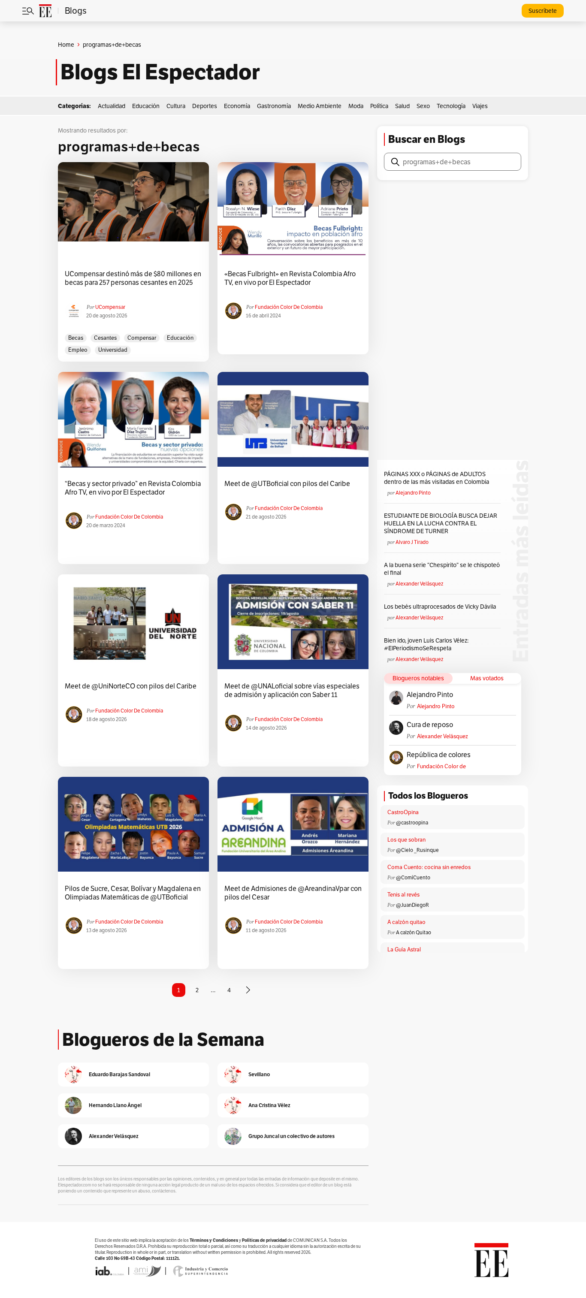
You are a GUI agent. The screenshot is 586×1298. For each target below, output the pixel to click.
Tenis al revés (403, 894)
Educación (146, 106)
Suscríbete (543, 11)
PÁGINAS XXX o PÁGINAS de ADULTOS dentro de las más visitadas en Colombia (436, 478)
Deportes (204, 106)
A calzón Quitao (413, 932)
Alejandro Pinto (413, 492)
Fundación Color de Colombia (289, 307)
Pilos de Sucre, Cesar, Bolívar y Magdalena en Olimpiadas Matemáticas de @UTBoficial (133, 893)
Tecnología (451, 106)
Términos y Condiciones (214, 1240)
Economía (237, 106)
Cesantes (105, 337)
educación (180, 337)
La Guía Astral (404, 949)
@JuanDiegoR (412, 905)
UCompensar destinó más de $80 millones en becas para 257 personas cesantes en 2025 (133, 278)
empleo (78, 349)
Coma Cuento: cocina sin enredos (429, 867)
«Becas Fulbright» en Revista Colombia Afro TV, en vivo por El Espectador (290, 278)
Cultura (175, 106)
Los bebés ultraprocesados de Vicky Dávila (441, 606)
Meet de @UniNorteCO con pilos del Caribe (130, 686)
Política (379, 106)
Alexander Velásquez (419, 583)
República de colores (439, 755)
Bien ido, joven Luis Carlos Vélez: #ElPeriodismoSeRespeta (426, 644)
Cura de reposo (430, 725)
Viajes (480, 106)
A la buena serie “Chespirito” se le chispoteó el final (442, 569)
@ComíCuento (413, 877)
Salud (402, 106)
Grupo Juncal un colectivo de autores (291, 1136)
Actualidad (111, 106)
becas (75, 337)
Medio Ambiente (319, 106)
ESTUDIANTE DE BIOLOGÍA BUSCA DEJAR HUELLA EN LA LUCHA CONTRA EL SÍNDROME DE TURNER (440, 523)
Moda (355, 106)
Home (66, 44)
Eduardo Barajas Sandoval (119, 1074)
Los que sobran (406, 839)
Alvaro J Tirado (412, 542)
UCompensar (110, 307)
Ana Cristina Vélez (269, 1105)
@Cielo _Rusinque (417, 850)
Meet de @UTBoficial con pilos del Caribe (287, 484)
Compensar (141, 337)
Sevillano (259, 1074)
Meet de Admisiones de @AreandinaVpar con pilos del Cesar (293, 893)
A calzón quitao (406, 922)
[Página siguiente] (248, 990)
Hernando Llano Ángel (115, 1105)
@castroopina (412, 822)
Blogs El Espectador (160, 72)
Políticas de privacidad (264, 1240)
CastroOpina (403, 812)
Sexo (423, 106)
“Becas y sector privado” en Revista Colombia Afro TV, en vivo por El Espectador (133, 488)
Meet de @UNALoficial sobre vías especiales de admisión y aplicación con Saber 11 (291, 690)
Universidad (112, 349)
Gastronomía (274, 106)
